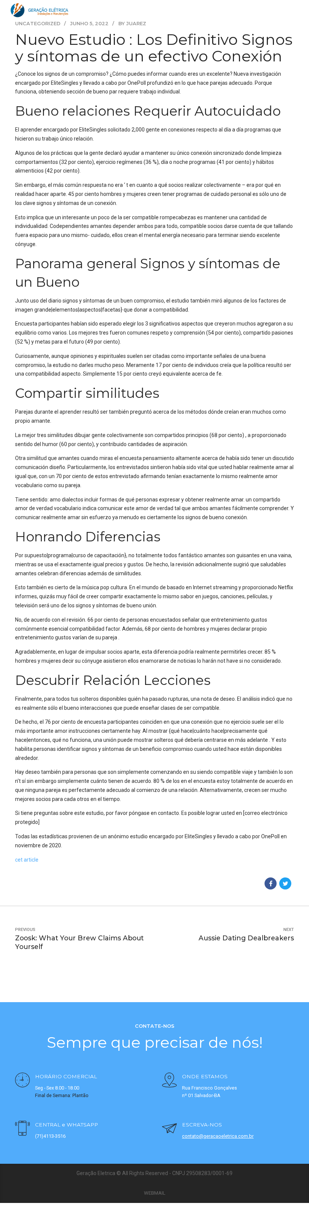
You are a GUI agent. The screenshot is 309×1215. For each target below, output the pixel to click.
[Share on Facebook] (271, 883)
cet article (26, 860)
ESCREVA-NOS (202, 1125)
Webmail (154, 1193)
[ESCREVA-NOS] (169, 1129)
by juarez (132, 23)
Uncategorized (37, 23)
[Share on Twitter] (285, 883)
